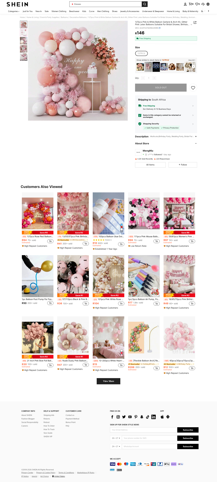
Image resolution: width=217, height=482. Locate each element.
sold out (161, 87)
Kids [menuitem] (84, 11)
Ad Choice (44, 476)
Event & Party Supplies (49, 17)
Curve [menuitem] (91, 11)
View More (108, 381)
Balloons (64, 17)
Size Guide (48, 433)
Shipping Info (49, 415)
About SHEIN (26, 415)
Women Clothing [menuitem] (59, 11)
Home (22, 17)
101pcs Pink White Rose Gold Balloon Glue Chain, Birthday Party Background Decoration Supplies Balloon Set (108, 299)
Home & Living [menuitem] (173, 11)
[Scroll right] (208, 11)
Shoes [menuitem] (114, 11)
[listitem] (140, 67)
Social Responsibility (29, 422)
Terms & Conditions (66, 473)
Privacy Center (27, 473)
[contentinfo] (154, 464)
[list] (133, 417)
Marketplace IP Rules (85, 473)
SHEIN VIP (48, 437)
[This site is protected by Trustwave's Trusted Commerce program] (112, 470)
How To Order (49, 426)
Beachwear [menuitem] (74, 11)
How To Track (49, 429)
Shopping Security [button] (151, 124)
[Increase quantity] (154, 78)
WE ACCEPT (115, 459)
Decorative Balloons (78, 17)
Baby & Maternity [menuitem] (190, 11)
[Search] (145, 4)
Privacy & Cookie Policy (45, 473)
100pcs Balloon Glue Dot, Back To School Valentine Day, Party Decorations (108, 236)
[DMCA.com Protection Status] (119, 470)
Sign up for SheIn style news (124, 425)
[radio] (141, 53)
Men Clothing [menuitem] (103, 11)
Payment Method (72, 419)
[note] (37, 232)
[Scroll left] (205, 11)
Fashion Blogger (28, 419)
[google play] (168, 418)
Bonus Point (70, 422)
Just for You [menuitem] (28, 11)
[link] (191, 4)
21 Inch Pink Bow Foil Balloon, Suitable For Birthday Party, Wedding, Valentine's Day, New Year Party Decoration (37, 360)
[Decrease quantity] (143, 78)
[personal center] (185, 4)
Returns (47, 419)
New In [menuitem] (39, 11)
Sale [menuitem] (47, 11)
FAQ (67, 426)
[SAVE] (193, 88)
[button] (203, 4)
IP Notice (25, 476)
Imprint (34, 476)
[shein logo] (17, 4)
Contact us (70, 415)
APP (162, 411)
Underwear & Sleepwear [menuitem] (153, 11)
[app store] (162, 418)
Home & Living (33, 17)
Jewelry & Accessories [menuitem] (129, 11)
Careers (24, 426)
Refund (46, 422)
